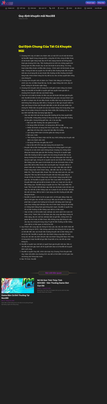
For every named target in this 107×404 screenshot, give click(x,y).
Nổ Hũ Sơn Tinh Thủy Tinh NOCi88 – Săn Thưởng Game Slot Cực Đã (53, 283)
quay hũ (39, 288)
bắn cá (3, 300)
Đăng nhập (101, 2)
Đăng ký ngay (90, 2)
